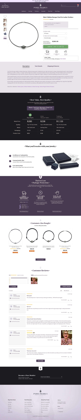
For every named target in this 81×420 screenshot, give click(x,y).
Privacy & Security (44, 410)
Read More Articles (28, 412)
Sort (61, 290)
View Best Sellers (40, 259)
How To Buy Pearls (28, 402)
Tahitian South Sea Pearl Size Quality (50, 35)
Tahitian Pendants (50, 86)
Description (26, 66)
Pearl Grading (27, 410)
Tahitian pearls (20, 86)
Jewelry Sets (10, 412)
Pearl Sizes (26, 408)
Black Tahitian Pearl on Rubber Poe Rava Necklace (65, 236)
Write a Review (67, 287)
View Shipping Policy (24, 211)
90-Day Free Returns (45, 404)
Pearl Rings (57, 11)
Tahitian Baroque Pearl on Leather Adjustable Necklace (15, 236)
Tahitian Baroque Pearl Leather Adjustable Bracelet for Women (48, 236)
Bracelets (43, 11)
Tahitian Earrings (35, 86)
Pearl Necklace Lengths (29, 406)
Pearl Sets (50, 11)
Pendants (37, 11)
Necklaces (24, 11)
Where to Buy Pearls (28, 404)
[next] (72, 242)
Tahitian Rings (42, 86)
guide (59, 79)
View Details (63, 58)
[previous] (9, 242)
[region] (34, 280)
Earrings (30, 11)
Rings (9, 410)
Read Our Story (40, 211)
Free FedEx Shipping (45, 406)
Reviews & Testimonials (45, 402)
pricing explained (46, 42)
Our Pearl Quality (44, 408)
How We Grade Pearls (56, 211)
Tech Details (38, 66)
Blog (42, 412)
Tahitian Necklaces (28, 86)
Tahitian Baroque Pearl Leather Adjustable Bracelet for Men (32, 236)
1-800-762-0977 (60, 408)
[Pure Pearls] (40, 5)
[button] (48, 19)
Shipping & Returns (53, 66)
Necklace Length (47, 31)
